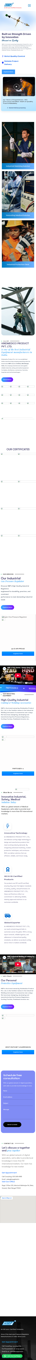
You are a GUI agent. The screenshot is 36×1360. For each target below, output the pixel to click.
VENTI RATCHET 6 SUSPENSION (18, 1047)
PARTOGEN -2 (18, 769)
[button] (12, 1356)
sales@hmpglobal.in (16, 1351)
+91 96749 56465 (18, 1349)
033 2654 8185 (16, 1346)
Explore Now (18, 654)
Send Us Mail (12, 1124)
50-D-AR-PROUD (18, 649)
